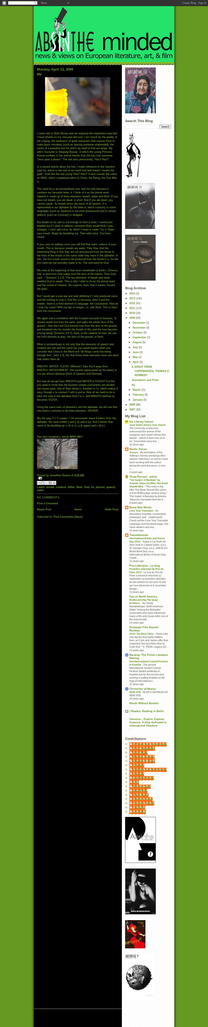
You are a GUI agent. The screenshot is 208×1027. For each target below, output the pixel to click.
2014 (132, 293)
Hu (133, 384)
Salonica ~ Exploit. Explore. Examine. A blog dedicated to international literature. (148, 722)
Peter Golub (140, 795)
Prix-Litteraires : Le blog (144, 565)
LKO (136, 782)
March (137, 389)
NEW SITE (135, 692)
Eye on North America (143, 596)
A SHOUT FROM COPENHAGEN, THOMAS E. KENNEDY (151, 371)
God (86, 487)
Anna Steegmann (144, 748)
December (139, 322)
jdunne (100, 487)
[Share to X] (46, 483)
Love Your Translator (141, 510)
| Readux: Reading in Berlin (146, 711)
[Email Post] (77, 478)
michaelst (139, 811)
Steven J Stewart (143, 803)
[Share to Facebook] (50, 483)
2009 (132, 317)
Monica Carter (142, 786)
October (138, 332)
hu (92, 487)
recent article (50, 166)
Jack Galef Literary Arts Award (147, 425)
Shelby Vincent (143, 799)
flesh (79, 487)
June (136, 352)
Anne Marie (140, 752)
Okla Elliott (140, 790)
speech (110, 487)
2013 (132, 298)
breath (50, 487)
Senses (134, 452)
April (136, 361)
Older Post (111, 509)
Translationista (138, 535)
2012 (132, 303)
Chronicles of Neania (142, 688)
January (138, 399)
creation (61, 487)
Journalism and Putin (145, 380)
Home (78, 509)
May (136, 357)
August (137, 342)
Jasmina (138, 773)
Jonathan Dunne (143, 778)
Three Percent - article (143, 476)
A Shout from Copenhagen (150, 744)
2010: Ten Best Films (141, 633)
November (139, 327)
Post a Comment (47, 503)
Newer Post (44, 509)
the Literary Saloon (141, 421)
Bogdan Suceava (144, 756)
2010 (132, 312)
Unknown (139, 807)
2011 (132, 308)
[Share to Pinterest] (54, 483)
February (139, 394)
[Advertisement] (85, 1018)
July (136, 347)
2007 (132, 409)
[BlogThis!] (43, 483)
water (40, 490)
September (140, 337)
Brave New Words (140, 507)
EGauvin (138, 765)
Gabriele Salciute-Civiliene (150, 769)
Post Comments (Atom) (68, 516)
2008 (132, 404)
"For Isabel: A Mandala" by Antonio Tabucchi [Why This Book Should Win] (148, 483)
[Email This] (39, 483)
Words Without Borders (144, 703)
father (71, 487)
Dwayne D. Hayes (144, 761)
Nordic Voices (138, 449)
